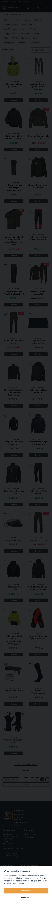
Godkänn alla (26, 891)
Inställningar (26, 897)
